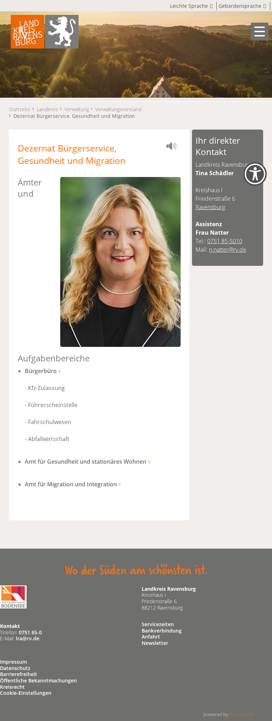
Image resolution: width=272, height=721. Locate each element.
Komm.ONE (242, 714)
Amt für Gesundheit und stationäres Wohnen (85, 461)
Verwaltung (76, 109)
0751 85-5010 (224, 241)
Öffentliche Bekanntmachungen (38, 680)
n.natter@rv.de (227, 249)
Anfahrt (151, 636)
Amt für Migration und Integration (71, 484)
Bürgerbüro (41, 371)
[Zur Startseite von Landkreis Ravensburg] (45, 31)
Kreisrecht (12, 686)
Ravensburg (210, 207)
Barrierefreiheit (18, 674)
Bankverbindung (162, 630)
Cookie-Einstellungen (25, 692)
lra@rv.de (27, 638)
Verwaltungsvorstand (118, 109)
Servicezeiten (158, 624)
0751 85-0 (30, 632)
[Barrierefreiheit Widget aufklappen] (255, 180)
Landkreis (47, 109)
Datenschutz (15, 668)
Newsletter (155, 643)
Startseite (19, 109)
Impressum (13, 661)
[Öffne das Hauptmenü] (259, 31)
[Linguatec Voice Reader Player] (173, 147)
